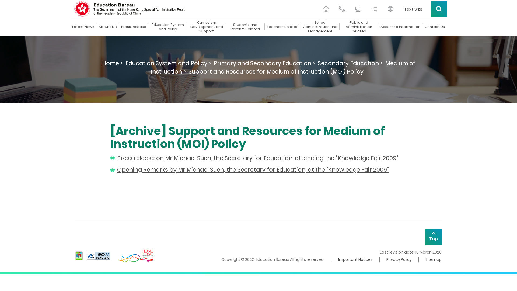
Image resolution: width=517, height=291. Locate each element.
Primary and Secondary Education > (264, 63)
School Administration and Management (320, 26)
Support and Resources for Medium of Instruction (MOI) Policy (276, 71)
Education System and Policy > (168, 63)
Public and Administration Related (359, 26)
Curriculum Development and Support (206, 26)
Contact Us (435, 27)
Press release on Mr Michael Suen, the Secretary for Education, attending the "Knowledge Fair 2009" (257, 158)
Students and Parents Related (245, 27)
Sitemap (433, 259)
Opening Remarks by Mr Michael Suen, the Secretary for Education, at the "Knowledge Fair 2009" (253, 170)
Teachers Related (283, 27)
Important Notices (355, 259)
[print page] (358, 9)
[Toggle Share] (374, 9)
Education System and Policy (168, 27)
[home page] (326, 9)
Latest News (83, 27)
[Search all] (439, 9)
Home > (112, 63)
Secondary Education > (350, 63)
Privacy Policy (399, 259)
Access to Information (400, 27)
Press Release (133, 27)
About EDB (108, 27)
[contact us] (342, 9)
